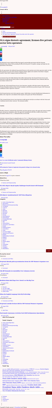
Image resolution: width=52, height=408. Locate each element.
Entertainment (6, 18)
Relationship (5, 389)
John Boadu (42, 373)
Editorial (5, 210)
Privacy (4, 398)
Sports (4, 240)
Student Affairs (6, 241)
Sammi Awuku (12, 389)
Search (49, 251)
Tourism (5, 245)
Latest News (5, 229)
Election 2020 (6, 370)
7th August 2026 (4, 273)
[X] (26, 56)
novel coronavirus (29, 382)
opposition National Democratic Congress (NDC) (16, 385)
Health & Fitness (7, 227)
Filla (4, 222)
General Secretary (33, 372)
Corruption (5, 206)
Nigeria (23, 382)
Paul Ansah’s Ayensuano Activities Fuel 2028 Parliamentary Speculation (22, 313)
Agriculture (5, 203)
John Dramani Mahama (8, 375)
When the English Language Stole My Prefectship (15, 294)
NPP (4, 385)
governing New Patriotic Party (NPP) (27, 373)
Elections (5, 213)
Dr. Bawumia (37, 369)
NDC (25, 380)
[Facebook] (26, 52)
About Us (5, 21)
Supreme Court (23, 389)
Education (5, 212)
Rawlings (42, 387)
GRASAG (38, 373)
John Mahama (18, 375)
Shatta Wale (18, 389)
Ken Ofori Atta (36, 375)
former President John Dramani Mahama (13, 372)
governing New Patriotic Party (10, 373)
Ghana (39, 372)
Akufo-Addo (5, 369)
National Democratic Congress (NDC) (13, 380)
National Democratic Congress (33, 378)
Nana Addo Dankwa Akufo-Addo (15, 378)
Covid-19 (5, 207)
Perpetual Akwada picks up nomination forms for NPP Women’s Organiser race (24, 261)
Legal (4, 230)
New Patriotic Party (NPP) (12, 383)
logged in (8, 175)
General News (6, 16)
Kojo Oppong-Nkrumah (7, 376)
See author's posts (4, 142)
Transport (5, 247)
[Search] (0, 25)
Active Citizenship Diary (8, 202)
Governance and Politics (11, 17)
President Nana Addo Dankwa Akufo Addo (21, 387)
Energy (4, 215)
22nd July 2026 (4, 197)
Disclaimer (5, 396)
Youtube (3, 28)
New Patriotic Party (34, 381)
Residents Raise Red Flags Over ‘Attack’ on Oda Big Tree (17, 280)
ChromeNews (18, 407)
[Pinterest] (26, 54)
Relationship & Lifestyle (8, 236)
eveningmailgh (4, 46)
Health (4, 226)
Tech (4, 243)
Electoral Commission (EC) (27, 370)
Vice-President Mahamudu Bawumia (14, 391)
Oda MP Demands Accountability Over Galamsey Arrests (17, 271)
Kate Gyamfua (28, 375)
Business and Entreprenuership (9, 36)
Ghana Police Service (45, 372)
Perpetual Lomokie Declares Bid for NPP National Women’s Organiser (21, 303)
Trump (28, 389)
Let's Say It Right (7, 231)
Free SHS (26, 372)
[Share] (26, 60)
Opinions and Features (8, 233)
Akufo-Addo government (13, 369)
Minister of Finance (22, 376)
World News (6, 20)
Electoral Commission (14, 370)
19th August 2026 (5, 264)
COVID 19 (31, 369)
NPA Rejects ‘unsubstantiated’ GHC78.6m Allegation (16, 195)
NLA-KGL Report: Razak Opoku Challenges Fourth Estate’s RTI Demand (21, 185)
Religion (5, 237)
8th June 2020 (11, 46)
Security (5, 238)
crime (4, 209)
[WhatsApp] (26, 50)
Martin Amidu (15, 376)
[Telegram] (26, 58)
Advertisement (6, 399)
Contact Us (5, 401)
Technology (5, 244)
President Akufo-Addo (34, 385)
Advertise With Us (9, 23)
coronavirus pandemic (24, 369)
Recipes (4, 234)
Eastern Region (44, 369)
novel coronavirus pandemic (39, 382)
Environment (6, 217)
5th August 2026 (4, 188)
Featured (5, 220)
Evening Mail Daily (7, 219)
